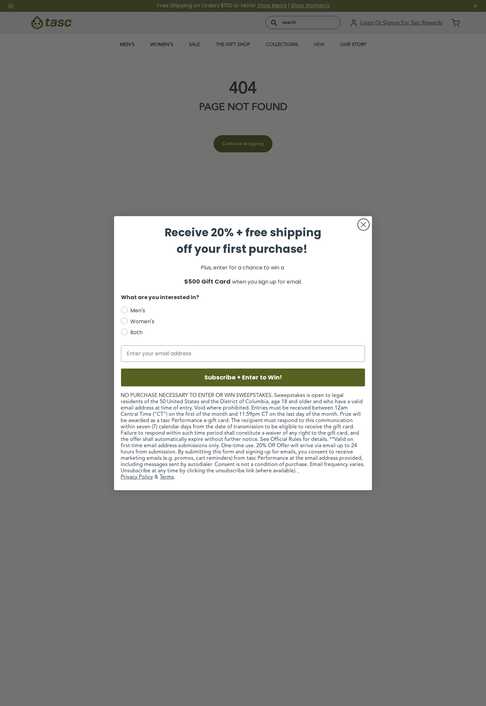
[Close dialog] (363, 224)
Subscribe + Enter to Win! (243, 377)
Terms (167, 477)
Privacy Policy (137, 477)
